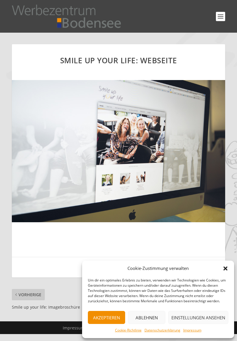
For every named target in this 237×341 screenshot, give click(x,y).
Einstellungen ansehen (198, 317)
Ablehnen (147, 317)
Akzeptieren (106, 317)
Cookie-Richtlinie (128, 330)
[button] (225, 268)
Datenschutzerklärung (162, 330)
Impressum (192, 330)
